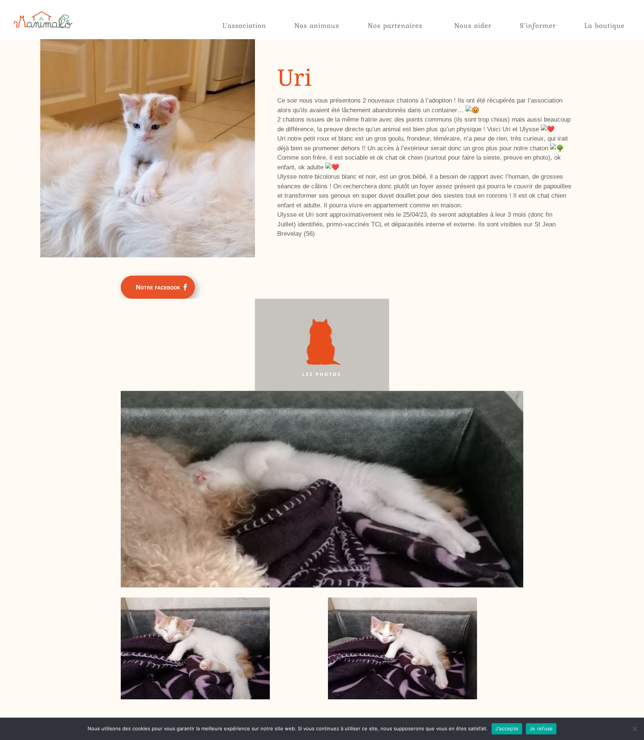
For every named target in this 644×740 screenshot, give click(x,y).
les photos (321, 374)
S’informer (538, 25)
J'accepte (506, 728)
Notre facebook (158, 287)
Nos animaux (317, 25)
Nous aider (473, 25)
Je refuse (541, 728)
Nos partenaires (395, 25)
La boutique (604, 25)
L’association (244, 25)
